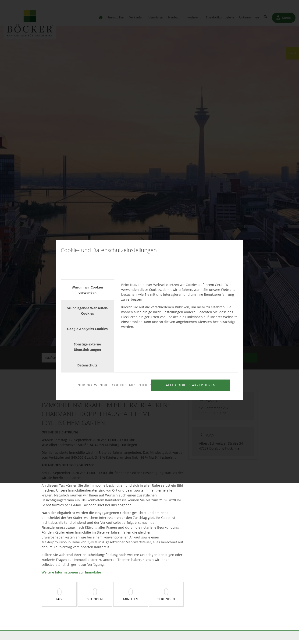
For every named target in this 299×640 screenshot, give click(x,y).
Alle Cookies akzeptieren (191, 385)
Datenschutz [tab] (87, 365)
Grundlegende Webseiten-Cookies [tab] (87, 311)
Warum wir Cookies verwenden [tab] (87, 290)
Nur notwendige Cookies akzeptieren (114, 385)
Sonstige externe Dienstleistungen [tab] (87, 347)
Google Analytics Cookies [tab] (87, 329)
